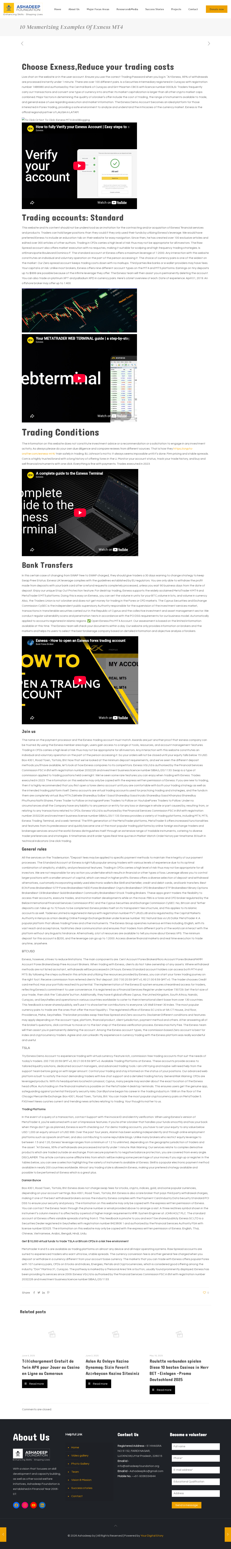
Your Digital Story (152, 1535)
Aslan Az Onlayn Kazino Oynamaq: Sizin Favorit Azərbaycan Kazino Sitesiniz (112, 1367)
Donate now (217, 9)
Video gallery (79, 1455)
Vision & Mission (81, 1479)
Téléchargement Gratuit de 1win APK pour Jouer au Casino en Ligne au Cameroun (51, 1367)
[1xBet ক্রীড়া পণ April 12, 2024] (3, 1534)
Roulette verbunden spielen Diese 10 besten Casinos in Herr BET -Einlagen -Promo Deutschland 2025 (179, 1370)
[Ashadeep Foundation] (23, 9)
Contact (77, 1496)
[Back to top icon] (115, 1526)
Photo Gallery (80, 1463)
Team (75, 1471)
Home (75, 1447)
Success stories (81, 1488)
